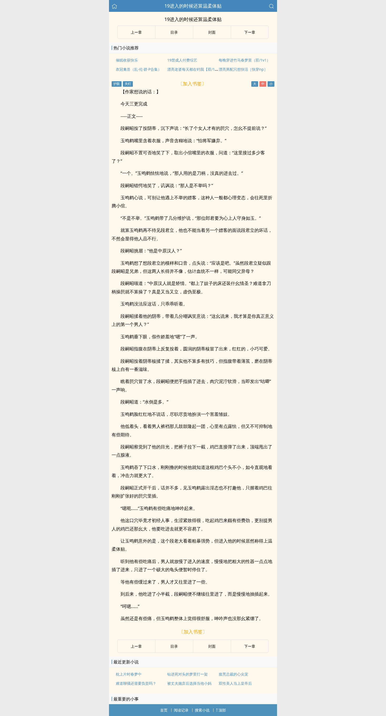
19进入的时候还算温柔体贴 (193, 6)
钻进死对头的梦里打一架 (187, 674)
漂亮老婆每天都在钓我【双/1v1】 (194, 69)
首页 (164, 710)
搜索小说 (202, 710)
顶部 (222, 710)
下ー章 (249, 32)
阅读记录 (181, 710)
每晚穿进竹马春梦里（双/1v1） (244, 60)
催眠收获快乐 (127, 60)
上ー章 (136, 32)
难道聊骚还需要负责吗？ (136, 683)
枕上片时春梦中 (129, 674)
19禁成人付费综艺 (182, 60)
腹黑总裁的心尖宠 (233, 674)
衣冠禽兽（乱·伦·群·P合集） (138, 69)
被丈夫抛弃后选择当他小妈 (189, 683)
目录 (174, 32)
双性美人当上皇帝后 (235, 683)
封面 (212, 32)
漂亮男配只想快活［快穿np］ (243, 69)
